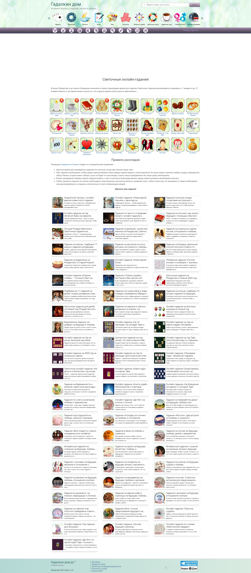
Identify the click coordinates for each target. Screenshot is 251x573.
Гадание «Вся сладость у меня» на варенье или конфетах (80, 432)
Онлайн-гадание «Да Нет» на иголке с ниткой (130, 401)
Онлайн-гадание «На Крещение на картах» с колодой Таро (182, 385)
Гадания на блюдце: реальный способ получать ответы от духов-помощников (182, 245)
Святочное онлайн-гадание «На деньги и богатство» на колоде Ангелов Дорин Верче (80, 370)
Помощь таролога (190, 30)
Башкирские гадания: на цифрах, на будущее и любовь (79, 323)
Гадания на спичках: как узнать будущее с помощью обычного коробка (182, 214)
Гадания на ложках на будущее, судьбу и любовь (182, 463)
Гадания (58, 24)
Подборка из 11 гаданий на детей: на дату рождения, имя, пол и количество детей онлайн (79, 292)
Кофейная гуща (166, 24)
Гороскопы (71, 24)
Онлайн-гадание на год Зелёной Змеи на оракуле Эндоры (77, 214)
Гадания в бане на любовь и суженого (129, 432)
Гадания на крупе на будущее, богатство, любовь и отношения (130, 448)
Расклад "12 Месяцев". (132, 134)
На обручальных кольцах (192, 114)
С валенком (132, 114)
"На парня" (162, 153)
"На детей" (177, 153)
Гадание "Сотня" (56, 153)
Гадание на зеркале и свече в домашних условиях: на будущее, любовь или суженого (131, 308)
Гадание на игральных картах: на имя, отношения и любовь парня (181, 230)
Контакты (96, 562)
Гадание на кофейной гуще (71, 114)
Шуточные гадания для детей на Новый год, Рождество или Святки (79, 308)
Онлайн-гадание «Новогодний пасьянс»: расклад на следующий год (131, 199)
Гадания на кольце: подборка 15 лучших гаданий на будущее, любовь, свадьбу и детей (182, 292)
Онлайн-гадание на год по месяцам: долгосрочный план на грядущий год (130, 354)
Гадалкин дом (66, 4)
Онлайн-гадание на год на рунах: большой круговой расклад (77, 339)
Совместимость (180, 24)
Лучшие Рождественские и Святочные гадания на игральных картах (78, 230)
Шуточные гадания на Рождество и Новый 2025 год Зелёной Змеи (181, 277)
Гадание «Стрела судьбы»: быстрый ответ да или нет (128, 276)
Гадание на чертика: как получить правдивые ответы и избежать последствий (80, 510)
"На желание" (132, 153)
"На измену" (147, 153)
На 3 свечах (147, 114)
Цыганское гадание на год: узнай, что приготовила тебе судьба (130, 339)
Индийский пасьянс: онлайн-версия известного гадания (79, 199)
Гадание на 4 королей (71, 134)
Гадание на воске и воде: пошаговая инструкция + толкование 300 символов (180, 199)
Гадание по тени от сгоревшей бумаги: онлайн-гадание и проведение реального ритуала (131, 214)
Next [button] (202, 17)
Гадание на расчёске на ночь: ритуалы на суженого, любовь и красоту (131, 245)
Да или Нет (117, 133)
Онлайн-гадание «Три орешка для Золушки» (79, 525)
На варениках (56, 133)
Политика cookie (99, 568)
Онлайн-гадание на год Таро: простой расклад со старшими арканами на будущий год (182, 339)
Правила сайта (98, 564)
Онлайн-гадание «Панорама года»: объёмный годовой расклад (180, 354)
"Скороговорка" (193, 133)
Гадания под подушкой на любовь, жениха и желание (78, 416)
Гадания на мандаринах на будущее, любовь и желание (129, 478)
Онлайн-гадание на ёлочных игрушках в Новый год (181, 307)
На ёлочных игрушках (163, 114)
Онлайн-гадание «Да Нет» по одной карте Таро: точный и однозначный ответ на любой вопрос (79, 541)
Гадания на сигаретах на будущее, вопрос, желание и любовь (129, 463)
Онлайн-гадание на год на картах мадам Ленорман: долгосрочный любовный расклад (179, 323)
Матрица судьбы (139, 24)
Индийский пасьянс (102, 133)
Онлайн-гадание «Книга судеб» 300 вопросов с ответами (131, 385)
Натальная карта (153, 24)
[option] (58, 20)
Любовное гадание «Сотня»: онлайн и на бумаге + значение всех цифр (182, 261)
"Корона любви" (117, 153)
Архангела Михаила (87, 133)
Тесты (99, 24)
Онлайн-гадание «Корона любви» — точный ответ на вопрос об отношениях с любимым (78, 277)
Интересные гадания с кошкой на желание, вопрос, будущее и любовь (182, 448)
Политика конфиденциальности (106, 566)
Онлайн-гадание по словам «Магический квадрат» (180, 525)
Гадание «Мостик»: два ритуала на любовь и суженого (182, 416)
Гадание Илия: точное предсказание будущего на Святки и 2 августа (129, 510)
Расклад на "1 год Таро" (162, 134)
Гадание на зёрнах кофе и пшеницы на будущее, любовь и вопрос (131, 494)
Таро (112, 24)
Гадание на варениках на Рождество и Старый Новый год (79, 261)
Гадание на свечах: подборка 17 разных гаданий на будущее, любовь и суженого (80, 245)
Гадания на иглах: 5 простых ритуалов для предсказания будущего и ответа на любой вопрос (181, 479)
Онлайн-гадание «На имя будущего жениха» (128, 525)
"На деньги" (193, 153)
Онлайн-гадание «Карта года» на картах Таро (130, 370)
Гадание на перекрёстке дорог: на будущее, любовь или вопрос (182, 401)
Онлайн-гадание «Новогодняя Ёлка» (130, 261)
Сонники (85, 24)
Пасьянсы (125, 24)
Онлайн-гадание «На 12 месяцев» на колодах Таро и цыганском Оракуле (129, 323)
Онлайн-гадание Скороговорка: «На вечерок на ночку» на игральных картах (182, 370)
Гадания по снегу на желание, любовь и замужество (79, 401)
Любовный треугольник (87, 153)
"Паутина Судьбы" (102, 153)
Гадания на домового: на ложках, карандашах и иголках (80, 494)
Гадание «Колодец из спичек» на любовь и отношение (130, 416)
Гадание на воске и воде (56, 114)
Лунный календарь (193, 24)
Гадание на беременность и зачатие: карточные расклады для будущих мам (79, 385)
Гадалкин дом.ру (62, 562)
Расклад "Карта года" (178, 133)
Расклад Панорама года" (147, 134)
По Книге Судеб (87, 114)
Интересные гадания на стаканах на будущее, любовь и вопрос (80, 448)
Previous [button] (49, 17)
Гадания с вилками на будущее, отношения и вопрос (182, 494)
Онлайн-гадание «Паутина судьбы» (179, 510)
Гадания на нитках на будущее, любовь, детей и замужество (182, 432)
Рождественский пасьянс (117, 114)
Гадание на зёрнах (178, 114)
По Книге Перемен (102, 114)
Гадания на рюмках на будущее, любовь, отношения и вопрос (80, 478)
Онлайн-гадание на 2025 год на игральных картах (80, 354)
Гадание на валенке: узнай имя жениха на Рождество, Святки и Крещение (131, 230)
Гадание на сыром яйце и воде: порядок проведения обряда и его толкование (131, 292)
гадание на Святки (70, 164)
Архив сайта (97, 570)
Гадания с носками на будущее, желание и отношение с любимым (80, 463)
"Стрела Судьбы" (71, 153)
